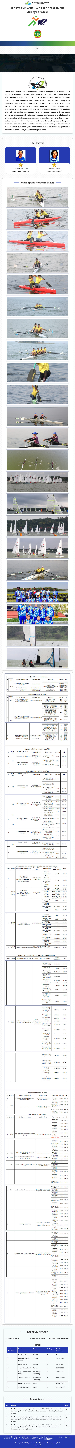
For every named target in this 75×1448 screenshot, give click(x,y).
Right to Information (25, 1437)
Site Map (41, 1437)
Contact (68, 1437)
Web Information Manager (49, 1438)
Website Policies (35, 1437)
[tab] (16, 1338)
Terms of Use (17, 1437)
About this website (8, 1437)
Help (60, 1437)
